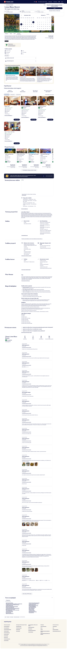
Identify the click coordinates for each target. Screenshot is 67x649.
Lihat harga (17, 119)
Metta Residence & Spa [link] (33, 611)
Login (62, 1)
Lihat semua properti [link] (9, 4)
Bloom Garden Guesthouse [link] (10, 609)
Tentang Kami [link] (55, 626)
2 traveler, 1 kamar (40, 11)
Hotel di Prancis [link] (6, 640)
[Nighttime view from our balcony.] (24, 570)
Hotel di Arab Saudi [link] (7, 632)
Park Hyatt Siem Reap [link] (9, 602)
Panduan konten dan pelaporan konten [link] (45, 631)
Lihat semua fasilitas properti (26, 255)
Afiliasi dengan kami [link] (31, 627)
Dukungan (50, 1)
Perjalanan (55, 1)
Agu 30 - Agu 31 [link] (22, 91)
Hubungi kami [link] (18, 629)
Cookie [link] (42, 629)
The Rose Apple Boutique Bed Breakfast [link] (12, 608)
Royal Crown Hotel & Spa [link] (10, 607)
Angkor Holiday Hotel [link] (9, 605)
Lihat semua (7, 55)
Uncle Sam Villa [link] (31, 612)
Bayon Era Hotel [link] (8, 612)
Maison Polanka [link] (31, 609)
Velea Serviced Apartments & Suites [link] (12, 606)
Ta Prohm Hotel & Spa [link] (9, 611)
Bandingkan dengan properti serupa (29, 170)
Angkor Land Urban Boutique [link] (33, 603)
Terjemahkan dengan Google (26, 347)
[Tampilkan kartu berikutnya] (53, 158)
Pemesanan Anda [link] (18, 626)
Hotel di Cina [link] (6, 637)
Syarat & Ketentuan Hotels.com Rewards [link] (45, 634)
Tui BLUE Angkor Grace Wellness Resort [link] (12, 604)
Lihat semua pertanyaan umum (26, 332)
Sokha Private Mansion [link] (9, 613)
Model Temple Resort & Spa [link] (33, 605)
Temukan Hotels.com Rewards (54, 10)
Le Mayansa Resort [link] (32, 610)
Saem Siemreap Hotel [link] (32, 607)
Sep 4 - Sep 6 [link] (35, 91)
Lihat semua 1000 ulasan (27, 593)
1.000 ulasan (7, 341)
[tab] (8, 600)
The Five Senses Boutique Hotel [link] (34, 602)
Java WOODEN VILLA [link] (9, 610)
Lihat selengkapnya (24, 208)
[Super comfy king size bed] (32, 570)
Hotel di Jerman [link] (6, 634)
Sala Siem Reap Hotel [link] (32, 604)
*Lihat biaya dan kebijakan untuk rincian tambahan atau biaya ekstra (31, 238)
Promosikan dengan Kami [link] (32, 630)
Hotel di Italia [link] (6, 635)
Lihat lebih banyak (24, 235)
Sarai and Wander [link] (32, 608)
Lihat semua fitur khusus (25, 280)
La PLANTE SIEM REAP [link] (32, 606)
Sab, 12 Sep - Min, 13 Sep (26, 11)
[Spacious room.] (36, 570)
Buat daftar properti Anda (42, 1)
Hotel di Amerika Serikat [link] (7, 629)
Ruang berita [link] (30, 628)
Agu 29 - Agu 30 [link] (10, 91)
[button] (25, 20)
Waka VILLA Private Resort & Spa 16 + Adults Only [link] (14, 603)
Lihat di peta (24, 195)
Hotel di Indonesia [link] (6, 626)
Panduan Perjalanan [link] (55, 629)
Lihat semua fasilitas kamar (25, 269)
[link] (54, 14)
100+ (51, 31)
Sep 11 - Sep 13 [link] (48, 91)
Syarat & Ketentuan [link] (43, 626)
